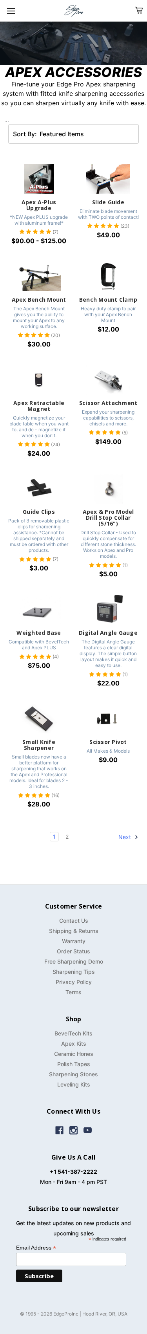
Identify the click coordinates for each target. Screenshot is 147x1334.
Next (125, 837)
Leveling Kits (73, 1084)
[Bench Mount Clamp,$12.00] (108, 276)
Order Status (73, 951)
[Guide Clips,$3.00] (38, 489)
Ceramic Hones (73, 1053)
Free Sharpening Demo (73, 961)
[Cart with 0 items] (139, 10)
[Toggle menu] (11, 11)
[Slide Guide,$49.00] (108, 179)
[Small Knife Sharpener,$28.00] (38, 718)
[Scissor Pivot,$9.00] (108, 718)
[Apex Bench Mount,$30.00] (38, 276)
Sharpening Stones (73, 1074)
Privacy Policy (74, 982)
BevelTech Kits (73, 1033)
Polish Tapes (73, 1064)
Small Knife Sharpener (38, 745)
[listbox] (71, 134)
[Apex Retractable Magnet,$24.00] (38, 379)
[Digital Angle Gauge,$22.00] (108, 609)
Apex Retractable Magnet (38, 406)
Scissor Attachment (108, 403)
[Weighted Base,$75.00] (38, 609)
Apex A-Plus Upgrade (39, 205)
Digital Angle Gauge (108, 633)
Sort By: (25, 134)
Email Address (36, 1248)
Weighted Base (38, 633)
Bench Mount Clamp (108, 299)
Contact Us (73, 920)
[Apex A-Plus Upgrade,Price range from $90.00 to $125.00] (38, 179)
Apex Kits (73, 1043)
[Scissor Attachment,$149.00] (108, 379)
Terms (73, 992)
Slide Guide (108, 202)
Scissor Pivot (108, 742)
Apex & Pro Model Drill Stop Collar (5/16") (108, 517)
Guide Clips (39, 512)
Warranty (73, 941)
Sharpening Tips (74, 971)
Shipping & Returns (73, 930)
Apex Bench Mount (39, 299)
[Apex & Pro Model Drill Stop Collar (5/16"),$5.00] (108, 489)
